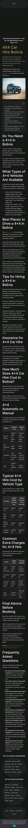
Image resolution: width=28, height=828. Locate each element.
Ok (14, 825)
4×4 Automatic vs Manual (11, 121)
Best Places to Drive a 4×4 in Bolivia (14, 112)
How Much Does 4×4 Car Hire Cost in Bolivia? (14, 118)
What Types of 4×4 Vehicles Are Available (13, 109)
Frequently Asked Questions (12, 130)
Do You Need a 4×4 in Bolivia (12, 106)
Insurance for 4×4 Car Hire (12, 115)
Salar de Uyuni (9, 232)
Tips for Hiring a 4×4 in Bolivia (13, 113)
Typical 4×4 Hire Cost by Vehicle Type (13, 123)
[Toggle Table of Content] (22, 103)
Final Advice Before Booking (12, 128)
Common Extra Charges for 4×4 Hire (14, 126)
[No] (26, 823)
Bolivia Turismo (13, 647)
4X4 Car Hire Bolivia (12, 49)
